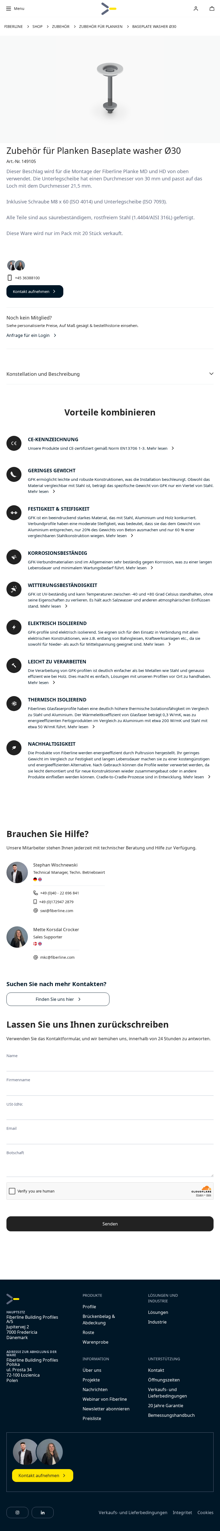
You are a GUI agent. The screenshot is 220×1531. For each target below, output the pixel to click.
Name (11, 1055)
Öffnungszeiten (164, 1380)
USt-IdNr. (14, 1104)
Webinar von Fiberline (105, 1399)
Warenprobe (95, 1342)
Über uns (92, 1370)
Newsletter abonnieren (106, 1409)
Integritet (182, 1512)
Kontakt (156, 1370)
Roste (88, 1332)
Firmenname (18, 1079)
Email (11, 1128)
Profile (89, 1307)
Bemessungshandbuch (171, 1415)
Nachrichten (95, 1389)
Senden (110, 1224)
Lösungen (158, 1312)
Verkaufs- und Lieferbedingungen (133, 1512)
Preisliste (92, 1418)
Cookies (205, 1512)
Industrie (157, 1322)
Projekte (91, 1380)
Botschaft (15, 1152)
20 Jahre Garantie (165, 1406)
